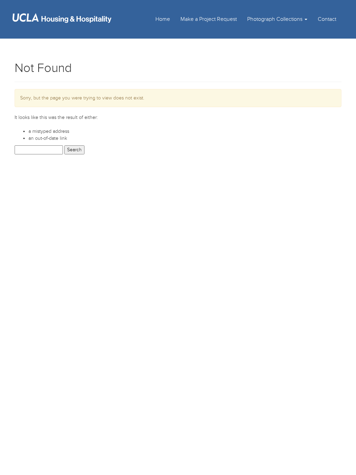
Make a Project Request (208, 19)
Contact (327, 19)
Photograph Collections (275, 19)
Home (162, 19)
